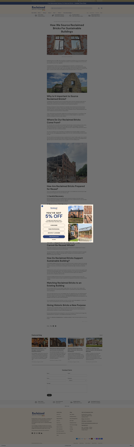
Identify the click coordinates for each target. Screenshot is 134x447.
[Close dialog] (42, 206)
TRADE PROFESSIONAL (54, 229)
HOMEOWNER (54, 225)
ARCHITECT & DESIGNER (54, 233)
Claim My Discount (54, 236)
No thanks (54, 239)
